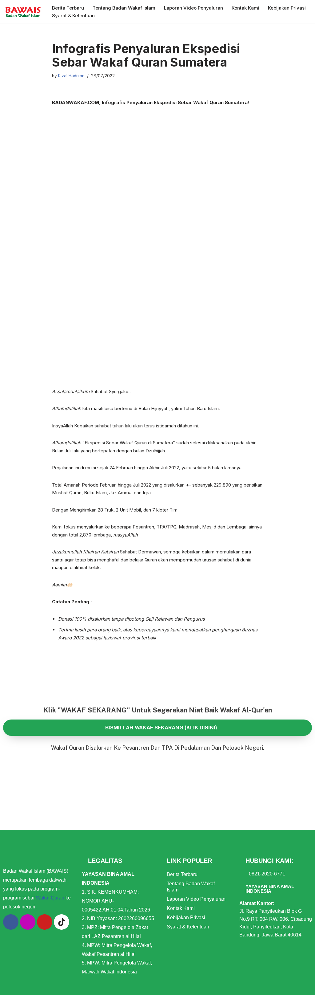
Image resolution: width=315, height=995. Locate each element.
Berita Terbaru (68, 8)
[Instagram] (27, 922)
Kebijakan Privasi (287, 8)
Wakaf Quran (50, 897)
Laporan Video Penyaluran (193, 8)
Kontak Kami (245, 8)
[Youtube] (44, 922)
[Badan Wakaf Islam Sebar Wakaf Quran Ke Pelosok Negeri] (23, 12)
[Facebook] (10, 922)
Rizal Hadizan (71, 75)
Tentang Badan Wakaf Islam (124, 8)
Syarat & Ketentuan (73, 15)
